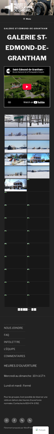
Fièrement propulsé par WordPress (18, 428)
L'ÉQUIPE (9, 349)
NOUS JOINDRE (13, 327)
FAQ (6, 335)
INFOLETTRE (12, 342)
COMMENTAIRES (14, 356)
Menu (28, 19)
